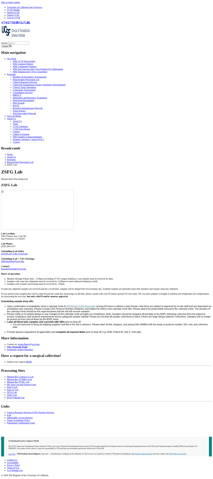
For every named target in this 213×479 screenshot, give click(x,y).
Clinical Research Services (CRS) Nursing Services (30, 412)
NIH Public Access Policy (177, 454)
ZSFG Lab (12, 395)
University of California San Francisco (24, 7)
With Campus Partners (23, 64)
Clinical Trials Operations (24, 87)
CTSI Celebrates (20, 126)
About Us (11, 118)
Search (4, 43)
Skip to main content (10, 2)
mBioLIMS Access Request (20, 417)
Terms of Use (13, 468)
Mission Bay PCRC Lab (18, 382)
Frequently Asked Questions (20, 349)
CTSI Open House (21, 129)
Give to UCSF (13, 18)
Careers (16, 131)
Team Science (19, 111)
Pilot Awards (18, 103)
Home (10, 154)
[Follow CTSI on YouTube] (2, 40)
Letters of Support (21, 134)
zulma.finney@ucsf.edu (29, 344)
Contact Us (12, 460)
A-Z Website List (15, 470)
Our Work (11, 58)
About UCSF (13, 15)
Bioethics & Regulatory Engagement (29, 77)
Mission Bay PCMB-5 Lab (19, 379)
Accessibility (13, 462)
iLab (9, 415)
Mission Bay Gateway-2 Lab (20, 376)
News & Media (14, 116)
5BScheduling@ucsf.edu (12, 261)
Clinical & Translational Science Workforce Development (39, 85)
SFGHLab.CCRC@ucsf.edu (14, 254)
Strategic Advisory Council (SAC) (28, 139)
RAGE (16, 105)
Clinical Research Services (25, 82)
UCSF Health (13, 10)
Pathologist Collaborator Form (21, 423)
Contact (16, 142)
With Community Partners (25, 66)
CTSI (11, 454)
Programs (11, 74)
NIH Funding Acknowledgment (27, 137)
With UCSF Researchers (24, 61)
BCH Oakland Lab (15, 397)
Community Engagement (24, 90)
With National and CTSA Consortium (30, 71)
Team (15, 124)
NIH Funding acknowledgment (142, 454)
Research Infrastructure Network (28, 108)
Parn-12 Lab (12, 390)
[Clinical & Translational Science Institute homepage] (15, 37)
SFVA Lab (12, 392)
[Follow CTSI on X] (1, 40)
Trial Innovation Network (24, 113)
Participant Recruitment (23, 100)
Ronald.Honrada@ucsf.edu (13, 269)
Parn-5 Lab (12, 387)
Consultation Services (23, 92)
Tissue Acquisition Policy (18, 420)
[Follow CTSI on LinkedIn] (4, 40)
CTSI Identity (7, 433)
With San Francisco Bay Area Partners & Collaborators (38, 69)
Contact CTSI (7, 428)
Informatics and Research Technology (30, 98)
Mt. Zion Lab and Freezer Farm (21, 384)
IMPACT (17, 95)
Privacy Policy (13, 465)
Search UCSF (13, 12)
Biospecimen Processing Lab (26, 79)
